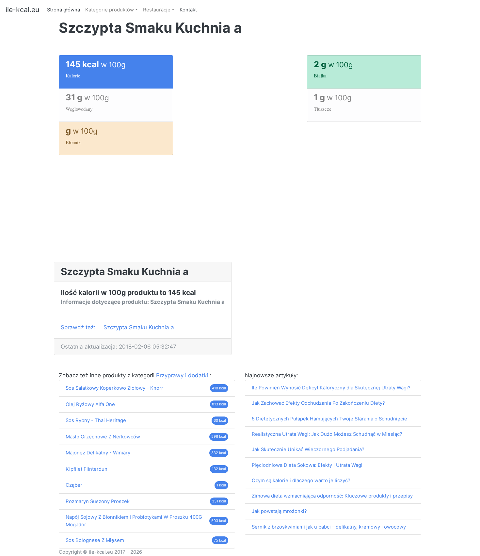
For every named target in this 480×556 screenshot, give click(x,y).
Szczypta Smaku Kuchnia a (139, 327)
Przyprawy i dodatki (183, 375)
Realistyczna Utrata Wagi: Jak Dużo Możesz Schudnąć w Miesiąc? (327, 434)
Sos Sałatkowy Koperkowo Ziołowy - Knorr (114, 388)
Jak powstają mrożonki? (279, 511)
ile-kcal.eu (22, 9)
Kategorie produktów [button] (109, 10)
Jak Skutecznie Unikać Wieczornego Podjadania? (308, 449)
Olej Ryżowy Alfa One (90, 404)
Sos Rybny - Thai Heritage (96, 420)
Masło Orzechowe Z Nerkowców (103, 437)
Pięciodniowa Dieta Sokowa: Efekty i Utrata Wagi (307, 465)
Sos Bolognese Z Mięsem (95, 540)
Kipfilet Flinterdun (86, 469)
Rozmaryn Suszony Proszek (98, 501)
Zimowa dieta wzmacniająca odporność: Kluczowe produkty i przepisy (332, 496)
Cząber (74, 485)
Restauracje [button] (156, 10)
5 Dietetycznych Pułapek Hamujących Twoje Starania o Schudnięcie (329, 419)
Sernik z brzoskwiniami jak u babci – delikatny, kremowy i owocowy (329, 527)
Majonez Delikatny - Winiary (98, 453)
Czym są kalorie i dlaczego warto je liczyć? (301, 480)
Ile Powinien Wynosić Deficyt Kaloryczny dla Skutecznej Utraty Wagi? (331, 388)
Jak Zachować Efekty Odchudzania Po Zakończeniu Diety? (318, 403)
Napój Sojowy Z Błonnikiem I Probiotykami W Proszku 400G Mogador (134, 520)
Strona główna (65, 10)
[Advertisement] (240, 212)
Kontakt (188, 10)
